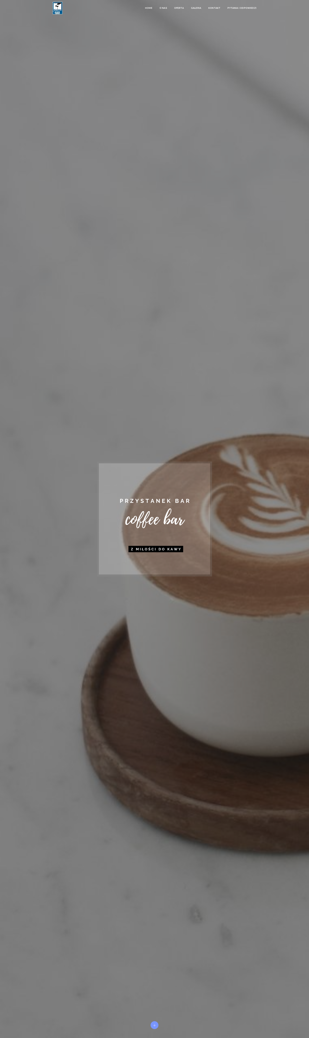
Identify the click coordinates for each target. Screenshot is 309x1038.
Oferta (179, 8)
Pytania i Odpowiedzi (241, 8)
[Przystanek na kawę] (58, 8)
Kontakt (214, 8)
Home (148, 8)
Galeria (196, 8)
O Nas (163, 8)
